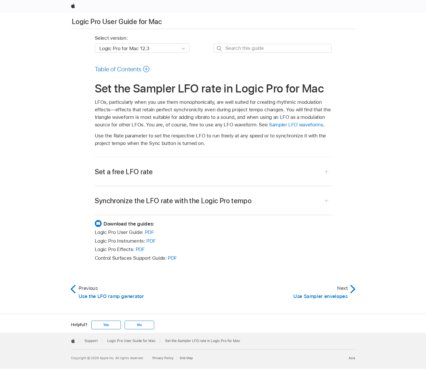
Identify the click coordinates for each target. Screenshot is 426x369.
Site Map (186, 358)
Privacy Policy (163, 358)
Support (91, 341)
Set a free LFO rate (124, 172)
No (139, 325)
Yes (106, 325)
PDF (149, 232)
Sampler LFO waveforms (296, 125)
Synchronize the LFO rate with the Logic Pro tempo (173, 201)
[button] (122, 69)
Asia (352, 358)
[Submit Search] (219, 49)
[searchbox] (272, 48)
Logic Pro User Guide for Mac (117, 21)
